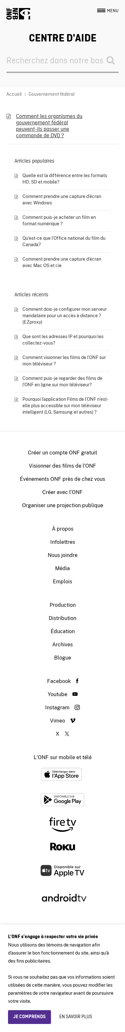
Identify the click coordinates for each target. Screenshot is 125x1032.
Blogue (62, 658)
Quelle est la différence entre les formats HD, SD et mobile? (64, 178)
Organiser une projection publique (62, 505)
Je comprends (29, 1016)
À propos (62, 529)
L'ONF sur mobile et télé (63, 757)
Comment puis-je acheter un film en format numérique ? (59, 220)
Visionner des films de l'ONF (62, 466)
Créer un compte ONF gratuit (62, 453)
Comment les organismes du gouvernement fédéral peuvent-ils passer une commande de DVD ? (49, 126)
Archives (62, 645)
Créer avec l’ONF (62, 492)
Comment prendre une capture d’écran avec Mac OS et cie (61, 262)
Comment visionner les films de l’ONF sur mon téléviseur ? (64, 360)
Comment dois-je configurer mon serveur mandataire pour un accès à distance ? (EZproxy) (64, 316)
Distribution (62, 618)
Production (63, 605)
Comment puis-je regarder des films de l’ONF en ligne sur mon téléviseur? (62, 381)
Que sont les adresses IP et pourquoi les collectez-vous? (63, 339)
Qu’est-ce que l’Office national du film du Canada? (63, 241)
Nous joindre (63, 555)
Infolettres (62, 542)
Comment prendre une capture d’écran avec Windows (61, 199)
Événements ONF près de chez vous (62, 479)
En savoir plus (75, 1017)
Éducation (63, 631)
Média (62, 568)
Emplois (62, 582)
